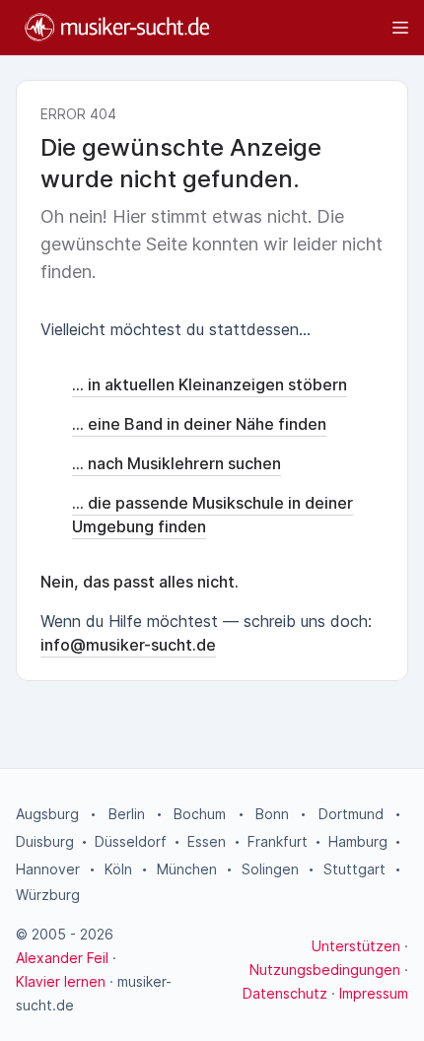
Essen (206, 841)
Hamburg (358, 841)
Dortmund (351, 813)
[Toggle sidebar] (319, 27)
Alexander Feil (62, 957)
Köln (118, 869)
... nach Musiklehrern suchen (176, 463)
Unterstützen (356, 945)
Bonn (272, 813)
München (187, 869)
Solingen (270, 869)
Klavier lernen (61, 981)
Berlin (126, 813)
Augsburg (47, 813)
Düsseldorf (131, 841)
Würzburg (48, 894)
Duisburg (45, 841)
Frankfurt (277, 841)
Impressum (373, 993)
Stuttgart (354, 869)
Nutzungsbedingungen (324, 969)
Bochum (200, 813)
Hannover (48, 869)
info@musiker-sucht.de (128, 645)
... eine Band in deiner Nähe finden (199, 424)
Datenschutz (285, 993)
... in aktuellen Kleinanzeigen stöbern (209, 384)
